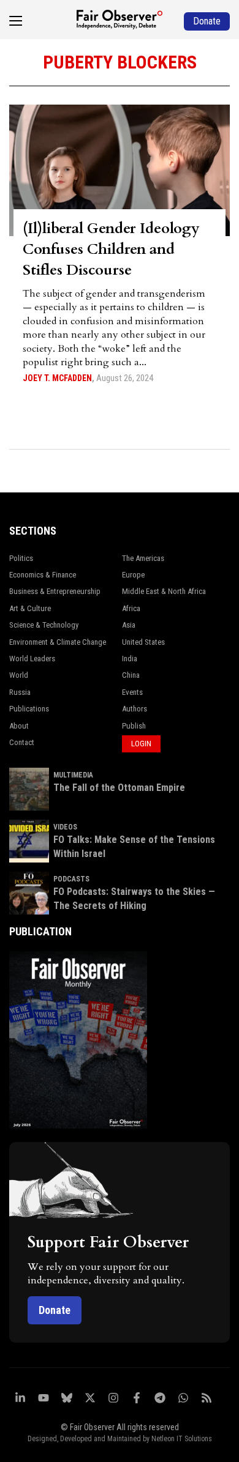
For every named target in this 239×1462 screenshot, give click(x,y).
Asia (128, 624)
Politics (21, 558)
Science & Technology (43, 624)
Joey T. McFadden (57, 378)
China (131, 675)
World (18, 675)
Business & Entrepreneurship (55, 591)
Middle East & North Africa (164, 591)
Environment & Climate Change (57, 642)
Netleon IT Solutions (181, 1438)
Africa (131, 608)
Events (132, 692)
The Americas (143, 558)
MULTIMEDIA (73, 775)
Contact (21, 742)
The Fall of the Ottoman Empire (119, 787)
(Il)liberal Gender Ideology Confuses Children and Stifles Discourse (111, 249)
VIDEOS (65, 827)
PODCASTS (71, 879)
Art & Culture (30, 608)
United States (143, 642)
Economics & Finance (42, 574)
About (19, 725)
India (129, 658)
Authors (134, 708)
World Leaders (32, 658)
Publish (134, 725)
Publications (29, 708)
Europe (133, 574)
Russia (20, 692)
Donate (54, 1310)
